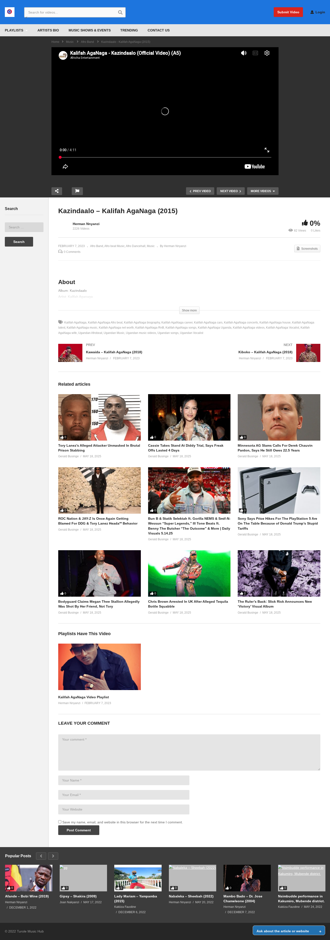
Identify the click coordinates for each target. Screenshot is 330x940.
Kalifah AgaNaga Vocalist (282, 327)
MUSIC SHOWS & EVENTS (90, 30)
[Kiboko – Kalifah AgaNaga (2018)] (257, 358)
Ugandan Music (114, 333)
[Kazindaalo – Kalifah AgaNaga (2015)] (99, 417)
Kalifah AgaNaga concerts (241, 322)
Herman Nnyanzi (86, 224)
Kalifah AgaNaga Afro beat (105, 322)
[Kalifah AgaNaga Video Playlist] (99, 689)
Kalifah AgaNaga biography (142, 322)
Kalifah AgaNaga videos (249, 327)
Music (151, 246)
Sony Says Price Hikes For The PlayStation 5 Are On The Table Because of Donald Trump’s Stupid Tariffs (278, 523)
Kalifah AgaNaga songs (180, 327)
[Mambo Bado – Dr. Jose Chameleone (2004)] (247, 878)
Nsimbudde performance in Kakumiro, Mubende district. (301, 898)
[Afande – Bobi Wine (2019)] (28, 878)
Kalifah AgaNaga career (177, 322)
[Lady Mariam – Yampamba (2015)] (138, 878)
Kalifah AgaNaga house (275, 322)
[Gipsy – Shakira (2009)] (83, 878)
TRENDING (129, 30)
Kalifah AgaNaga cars (208, 322)
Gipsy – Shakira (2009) (78, 896)
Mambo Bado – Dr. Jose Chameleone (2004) (242, 898)
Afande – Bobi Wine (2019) (27, 896)
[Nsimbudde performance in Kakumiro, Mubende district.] (301, 878)
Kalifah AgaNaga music (82, 327)
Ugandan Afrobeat (90, 333)
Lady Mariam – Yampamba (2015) (135, 898)
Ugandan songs (168, 333)
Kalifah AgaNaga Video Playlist (83, 697)
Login (320, 12)
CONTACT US (159, 30)
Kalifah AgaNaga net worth (116, 327)
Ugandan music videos (141, 333)
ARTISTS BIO (48, 30)
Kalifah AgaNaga (75, 322)
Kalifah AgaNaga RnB (149, 327)
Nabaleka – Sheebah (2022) (191, 896)
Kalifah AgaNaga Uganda (214, 327)
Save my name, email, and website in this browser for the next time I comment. (122, 822)
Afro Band (96, 246)
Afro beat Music (114, 246)
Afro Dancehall (135, 246)
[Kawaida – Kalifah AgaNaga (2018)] (121, 358)
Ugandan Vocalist (191, 333)
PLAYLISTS (14, 30)
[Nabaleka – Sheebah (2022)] (192, 878)
